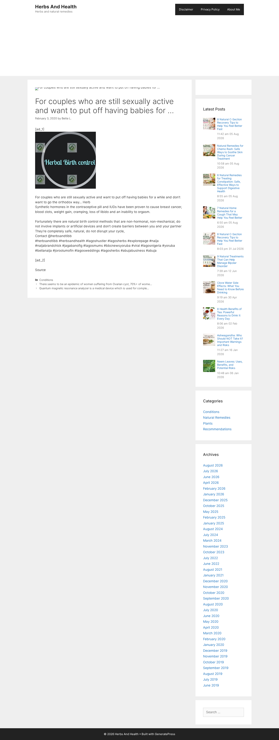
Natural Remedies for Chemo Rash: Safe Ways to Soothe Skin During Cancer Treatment (230, 152)
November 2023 (215, 546)
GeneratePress (165, 734)
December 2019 (215, 651)
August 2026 (213, 465)
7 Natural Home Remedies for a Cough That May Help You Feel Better (229, 212)
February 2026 (214, 488)
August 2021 (212, 569)
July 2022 (210, 558)
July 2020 (210, 610)
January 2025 (213, 523)
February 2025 (214, 517)
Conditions (46, 279)
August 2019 (212, 674)
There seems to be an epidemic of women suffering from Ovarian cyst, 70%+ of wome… (95, 284)
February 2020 (214, 639)
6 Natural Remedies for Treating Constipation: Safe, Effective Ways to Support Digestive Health (229, 183)
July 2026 (210, 471)
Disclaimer (186, 9)
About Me (233, 9)
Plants (208, 423)
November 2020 (215, 587)
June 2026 (211, 477)
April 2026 (211, 483)
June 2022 (211, 564)
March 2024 (212, 540)
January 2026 (213, 494)
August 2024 (213, 529)
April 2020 (211, 627)
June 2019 (211, 685)
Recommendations (217, 429)
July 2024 (210, 535)
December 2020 (215, 581)
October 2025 (213, 506)
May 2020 (210, 621)
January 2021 (213, 575)
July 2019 (210, 679)
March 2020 (212, 633)
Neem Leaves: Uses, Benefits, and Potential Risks (230, 365)
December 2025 (215, 500)
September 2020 (216, 598)
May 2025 (210, 512)
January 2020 (213, 645)
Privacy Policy (210, 9)
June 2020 (211, 616)
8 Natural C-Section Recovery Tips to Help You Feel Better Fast (229, 124)
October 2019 (213, 662)
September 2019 (216, 668)
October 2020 (213, 593)
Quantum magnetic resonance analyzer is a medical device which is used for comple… (94, 288)
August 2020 (213, 604)
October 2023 (213, 552)
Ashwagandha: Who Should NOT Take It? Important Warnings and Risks (230, 340)
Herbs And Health (56, 6)
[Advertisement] (139, 47)
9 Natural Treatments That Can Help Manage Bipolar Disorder (230, 261)
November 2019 (215, 656)
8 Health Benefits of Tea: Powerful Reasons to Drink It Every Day (229, 313)
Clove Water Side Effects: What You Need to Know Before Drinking (230, 287)
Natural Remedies (216, 417)
